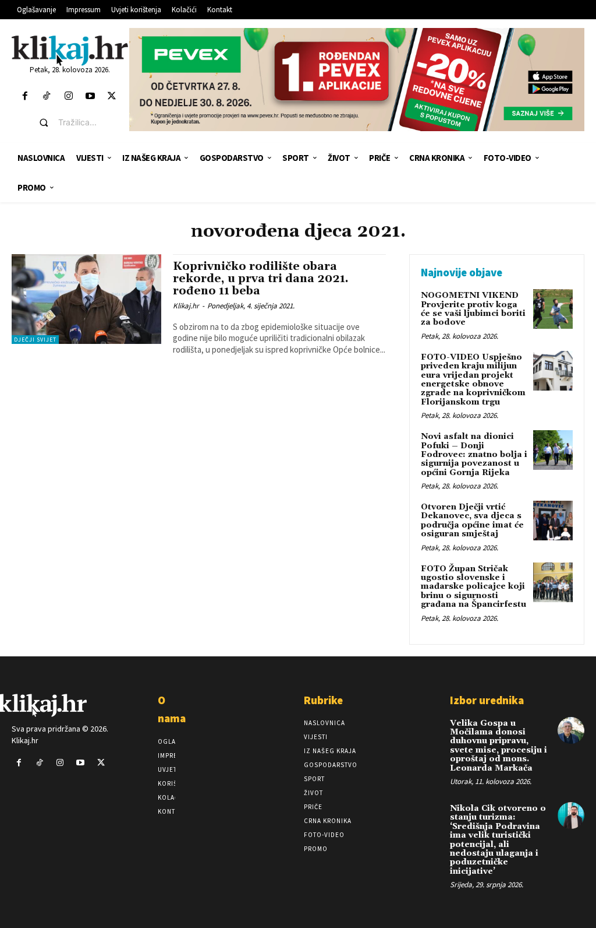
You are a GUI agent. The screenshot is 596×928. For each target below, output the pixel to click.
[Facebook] (25, 96)
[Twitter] (111, 96)
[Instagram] (68, 96)
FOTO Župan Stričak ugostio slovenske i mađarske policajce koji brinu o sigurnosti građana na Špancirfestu (473, 587)
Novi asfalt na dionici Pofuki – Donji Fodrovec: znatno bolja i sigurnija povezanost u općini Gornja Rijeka (474, 454)
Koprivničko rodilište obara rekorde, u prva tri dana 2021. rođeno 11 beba (261, 278)
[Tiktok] (47, 96)
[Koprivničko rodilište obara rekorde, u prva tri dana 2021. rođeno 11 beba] (86, 299)
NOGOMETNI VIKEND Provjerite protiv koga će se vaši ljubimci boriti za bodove (473, 309)
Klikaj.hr (186, 306)
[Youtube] (90, 96)
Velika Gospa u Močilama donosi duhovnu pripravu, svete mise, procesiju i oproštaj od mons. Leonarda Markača (498, 746)
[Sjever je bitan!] (70, 50)
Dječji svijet (35, 339)
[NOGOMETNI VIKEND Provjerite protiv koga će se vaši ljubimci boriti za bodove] (553, 309)
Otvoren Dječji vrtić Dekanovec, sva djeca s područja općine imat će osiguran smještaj (472, 520)
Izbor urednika (487, 700)
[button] (78, 122)
